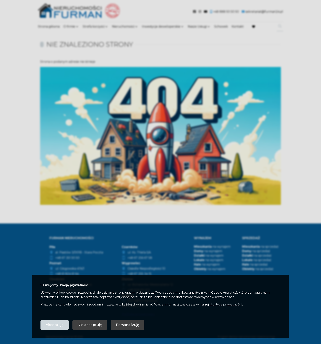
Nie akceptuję (90, 325)
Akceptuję (55, 325)
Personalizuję (127, 325)
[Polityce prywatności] (226, 304)
